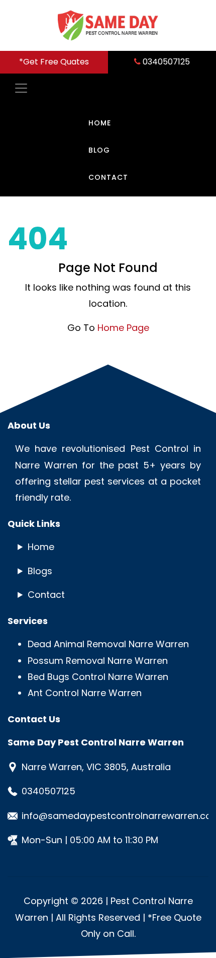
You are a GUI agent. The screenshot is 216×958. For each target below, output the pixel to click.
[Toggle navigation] (18, 88)
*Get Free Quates (54, 61)
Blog (99, 150)
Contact (108, 177)
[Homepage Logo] (108, 25)
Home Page (123, 327)
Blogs (40, 571)
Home (99, 123)
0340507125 (165, 61)
